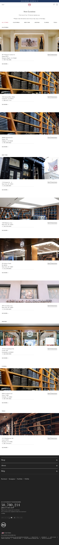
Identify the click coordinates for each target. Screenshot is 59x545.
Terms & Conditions (5, 538)
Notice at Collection (47, 538)
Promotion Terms (17, 538)
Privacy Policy (35, 537)
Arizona (37, 22)
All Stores (5, 22)
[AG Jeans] (29, 4)
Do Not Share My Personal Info (31, 538)
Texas (55, 22)
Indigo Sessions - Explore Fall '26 (29, 1)
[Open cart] (57, 4)
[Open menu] (3, 4)
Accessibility (44, 537)
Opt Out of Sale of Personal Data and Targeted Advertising (15, 537)
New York (27, 22)
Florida (46, 22)
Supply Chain (53, 537)
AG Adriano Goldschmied (8, 535)
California (16, 22)
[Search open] (54, 4)
